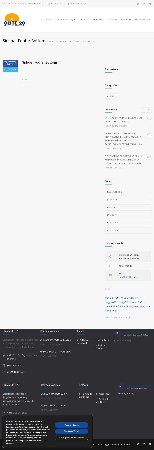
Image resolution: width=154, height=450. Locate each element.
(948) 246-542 (14, 365)
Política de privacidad (83, 342)
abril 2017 (112, 207)
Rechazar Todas (71, 431)
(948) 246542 (125, 265)
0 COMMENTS (10, 69)
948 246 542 (56, 4)
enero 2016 (112, 222)
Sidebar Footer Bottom (39, 62)
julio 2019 (112, 199)
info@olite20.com (78, 4)
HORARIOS (98, 19)
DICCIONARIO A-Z (142, 19)
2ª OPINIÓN (126, 19)
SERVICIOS (59, 19)
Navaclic (26, 79)
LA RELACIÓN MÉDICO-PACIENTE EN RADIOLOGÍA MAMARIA (55, 339)
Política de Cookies (102, 347)
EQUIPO (73, 19)
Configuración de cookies (71, 437)
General (111, 96)
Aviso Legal (103, 340)
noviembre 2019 (114, 192)
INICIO (48, 19)
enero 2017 (112, 215)
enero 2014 (112, 230)
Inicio (51, 41)
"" (23, 71)
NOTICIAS (85, 19)
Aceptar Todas (72, 425)
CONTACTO (112, 19)
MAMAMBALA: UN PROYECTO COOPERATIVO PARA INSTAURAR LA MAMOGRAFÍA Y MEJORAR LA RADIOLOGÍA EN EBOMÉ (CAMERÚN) (55, 351)
